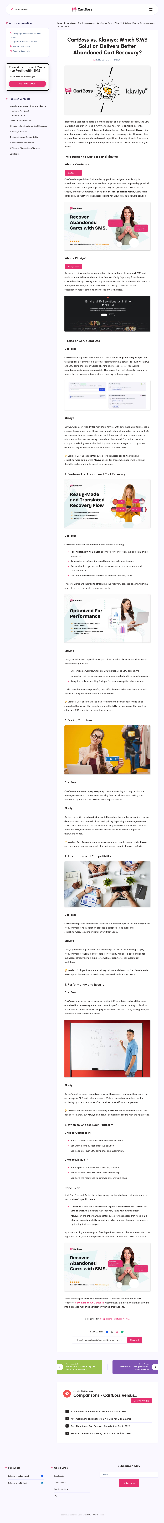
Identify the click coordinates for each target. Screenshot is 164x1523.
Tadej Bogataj (25, 46)
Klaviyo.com (73, 267)
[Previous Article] (79, 1367)
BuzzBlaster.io (60, 1482)
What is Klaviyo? (19, 115)
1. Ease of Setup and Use (21, 120)
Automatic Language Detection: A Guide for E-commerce (101, 1418)
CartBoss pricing (61, 1489)
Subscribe (129, 1483)
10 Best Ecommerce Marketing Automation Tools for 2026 (101, 1433)
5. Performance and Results (22, 142)
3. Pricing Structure (18, 131)
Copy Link (134, 1340)
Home (59, 23)
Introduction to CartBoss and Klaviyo (28, 106)
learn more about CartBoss (89, 1302)
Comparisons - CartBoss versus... (79, 23)
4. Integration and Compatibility (24, 137)
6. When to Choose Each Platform (25, 148)
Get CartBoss (27, 83)
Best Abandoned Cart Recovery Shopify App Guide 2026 (100, 1426)
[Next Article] (135, 1367)
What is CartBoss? (20, 111)
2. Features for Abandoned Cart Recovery (28, 126)
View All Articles (141, 1401)
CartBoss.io (73, 173)
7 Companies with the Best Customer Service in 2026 (98, 1411)
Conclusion (14, 154)
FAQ (55, 1496)
